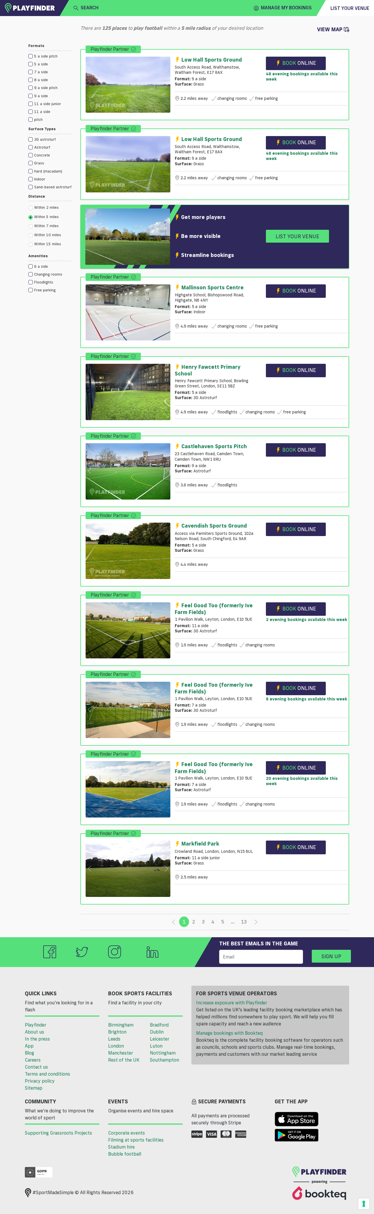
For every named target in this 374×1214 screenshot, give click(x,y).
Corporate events (126, 1133)
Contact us (36, 1067)
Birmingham (121, 1025)
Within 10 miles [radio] (47, 234)
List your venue (349, 8)
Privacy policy (40, 1081)
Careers (33, 1060)
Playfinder (35, 1025)
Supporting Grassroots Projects (58, 1133)
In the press (37, 1039)
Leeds (114, 1039)
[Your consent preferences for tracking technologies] (363, 1203)
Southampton (164, 1060)
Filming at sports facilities (136, 1140)
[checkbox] (50, 56)
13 (244, 922)
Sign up (331, 956)
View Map (330, 29)
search (89, 8)
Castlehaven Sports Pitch (214, 446)
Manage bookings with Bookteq (229, 1033)
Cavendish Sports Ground (214, 525)
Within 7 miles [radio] (46, 225)
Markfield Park (200, 843)
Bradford (159, 1025)
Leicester (159, 1039)
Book (299, 62)
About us (34, 1032)
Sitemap (33, 1088)
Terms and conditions (47, 1074)
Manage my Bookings (286, 8)
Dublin (157, 1032)
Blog (29, 1053)
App (29, 1046)
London (116, 1046)
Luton (156, 1046)
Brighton (117, 1032)
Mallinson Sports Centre (212, 287)
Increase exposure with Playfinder (231, 1003)
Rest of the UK (123, 1060)
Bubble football (124, 1154)
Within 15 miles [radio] (47, 243)
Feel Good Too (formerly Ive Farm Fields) (214, 608)
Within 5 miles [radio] (46, 216)
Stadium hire (121, 1147)
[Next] (256, 922)
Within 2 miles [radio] (46, 207)
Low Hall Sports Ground (211, 59)
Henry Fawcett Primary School (207, 370)
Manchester (120, 1053)
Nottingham (163, 1053)
